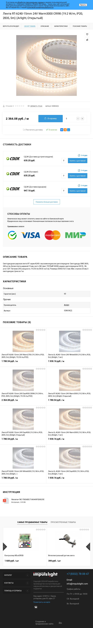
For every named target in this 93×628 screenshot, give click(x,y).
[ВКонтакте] (61, 129)
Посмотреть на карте (41, 602)
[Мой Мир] (68, 129)
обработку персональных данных (30, 2)
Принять (83, 5)
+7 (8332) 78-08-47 (78, 573)
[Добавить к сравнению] (87, 40)
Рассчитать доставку (34, 130)
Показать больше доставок (47, 202)
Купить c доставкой (77, 161)
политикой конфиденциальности (40, 7)
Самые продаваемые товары (32, 522)
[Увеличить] (46, 65)
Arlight (66, 305)
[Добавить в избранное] (87, 34)
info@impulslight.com (77, 583)
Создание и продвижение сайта (44, 622)
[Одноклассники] (65, 129)
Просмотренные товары (63, 522)
